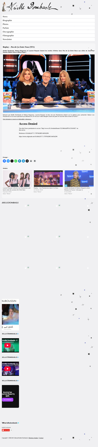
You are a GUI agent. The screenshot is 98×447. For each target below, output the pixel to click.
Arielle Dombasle (48, 7)
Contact (41, 438)
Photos (5, 24)
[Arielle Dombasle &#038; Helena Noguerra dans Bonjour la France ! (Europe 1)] (78, 178)
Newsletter (7, 39)
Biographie (7, 20)
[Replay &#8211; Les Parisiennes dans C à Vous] (48, 178)
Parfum (6, 28)
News (5, 16)
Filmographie (8, 35)
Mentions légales (33, 438)
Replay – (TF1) (19, 47)
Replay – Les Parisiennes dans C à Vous (46, 188)
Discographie (8, 32)
